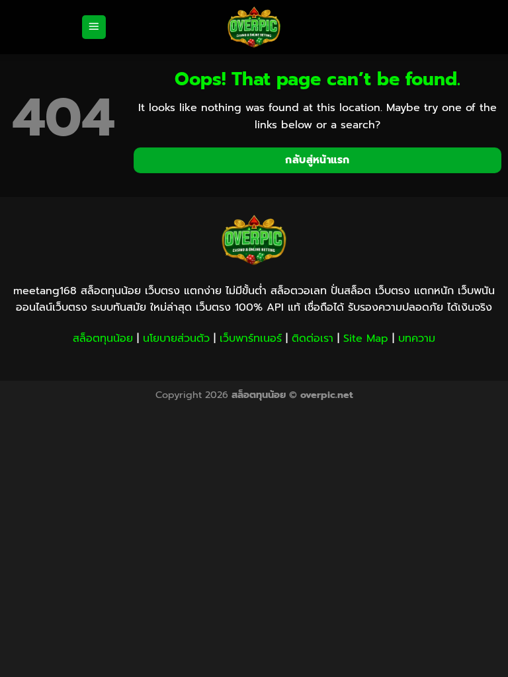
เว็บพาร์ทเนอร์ (251, 338)
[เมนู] (94, 27)
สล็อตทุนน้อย (103, 338)
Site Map (365, 338)
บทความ (416, 338)
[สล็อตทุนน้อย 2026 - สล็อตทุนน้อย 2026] (254, 27)
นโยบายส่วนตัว (176, 338)
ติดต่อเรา (312, 338)
